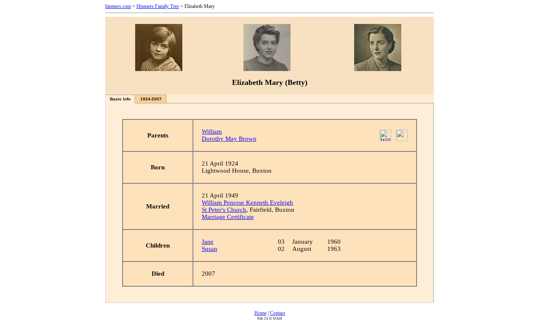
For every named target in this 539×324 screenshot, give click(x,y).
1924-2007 (151, 99)
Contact (277, 313)
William (212, 131)
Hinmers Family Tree (157, 6)
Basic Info (120, 99)
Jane (207, 241)
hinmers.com (118, 6)
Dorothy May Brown (229, 138)
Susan (209, 248)
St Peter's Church (224, 209)
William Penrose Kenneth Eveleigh (247, 202)
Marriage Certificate (228, 216)
